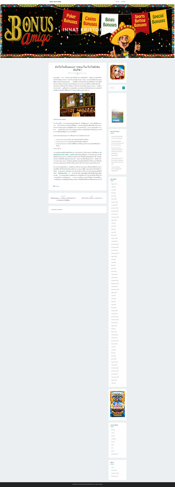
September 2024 (115, 253)
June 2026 (113, 190)
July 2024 (113, 259)
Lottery (113, 441)
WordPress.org (114, 476)
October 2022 (114, 322)
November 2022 (115, 319)
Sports (112, 451)
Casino (112, 432)
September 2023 (115, 289)
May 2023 (113, 301)
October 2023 (114, 286)
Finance (113, 435)
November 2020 (115, 371)
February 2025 (114, 238)
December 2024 (114, 244)
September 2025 (115, 217)
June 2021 (113, 350)
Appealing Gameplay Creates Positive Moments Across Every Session (117, 143)
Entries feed (114, 470)
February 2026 (114, 202)
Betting (117, 1)
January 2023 (114, 313)
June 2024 (113, 262)
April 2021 (113, 356)
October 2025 (114, 214)
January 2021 (114, 365)
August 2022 (114, 325)
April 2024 (113, 268)
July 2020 (113, 383)
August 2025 (114, 220)
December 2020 (114, 368)
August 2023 (114, 292)
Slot (112, 448)
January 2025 (114, 241)
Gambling (123, 1)
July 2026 (113, 187)
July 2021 (113, 346)
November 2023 (115, 283)
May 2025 (113, 229)
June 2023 (113, 298)
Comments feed (115, 473)
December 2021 (114, 340)
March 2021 (114, 359)
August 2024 (114, 256)
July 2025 (113, 223)
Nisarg (100, 484)
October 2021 (114, 343)
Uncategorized (114, 454)
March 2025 (114, 235)
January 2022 (114, 337)
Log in (112, 467)
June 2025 (113, 226)
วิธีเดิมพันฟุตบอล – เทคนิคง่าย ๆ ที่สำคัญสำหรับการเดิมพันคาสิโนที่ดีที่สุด (63, 198)
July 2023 (113, 295)
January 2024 (114, 277)
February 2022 (114, 334)
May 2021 (113, 353)
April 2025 (113, 232)
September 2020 (115, 377)
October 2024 (114, 250)
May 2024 (113, 265)
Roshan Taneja (83, 73)
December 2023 (114, 280)
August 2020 (114, 380)
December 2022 (114, 316)
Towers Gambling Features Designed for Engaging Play (116, 168)
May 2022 (113, 328)
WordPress (91, 484)
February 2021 (114, 362)
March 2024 (114, 271)
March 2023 (114, 307)
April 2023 (113, 304)
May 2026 (113, 193)
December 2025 (114, 208)
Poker (112, 444)
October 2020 (114, 374)
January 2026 (114, 205)
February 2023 (114, 310)
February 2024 (114, 274)
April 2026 (113, 196)
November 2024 (115, 247)
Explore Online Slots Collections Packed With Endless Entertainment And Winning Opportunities (117, 151)
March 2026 (114, 199)
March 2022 (114, 331)
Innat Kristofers (55, 2)
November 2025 (115, 211)
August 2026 (114, 184)
